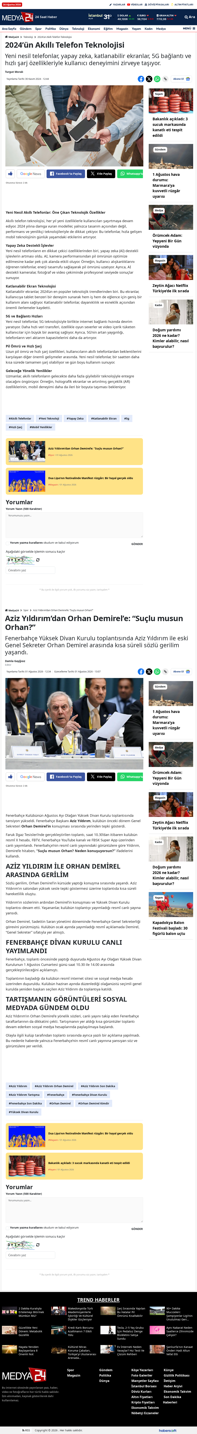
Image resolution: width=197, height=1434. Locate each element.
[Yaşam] (171, 100)
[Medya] (171, 217)
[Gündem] (171, 156)
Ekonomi (94, 29)
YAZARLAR (119, 4)
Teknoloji (78, 29)
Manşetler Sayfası (145, 1381)
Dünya (63, 29)
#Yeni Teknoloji (49, 418)
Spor (38, 29)
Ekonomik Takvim (145, 1408)
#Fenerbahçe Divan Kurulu (89, 1095)
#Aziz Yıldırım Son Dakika (98, 1086)
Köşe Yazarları (142, 1370)
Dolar (124, 15)
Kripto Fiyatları (143, 1402)
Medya (161, 29)
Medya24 (13, 37)
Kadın (149, 29)
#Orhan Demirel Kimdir (93, 1103)
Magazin (122, 29)
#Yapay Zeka (75, 418)
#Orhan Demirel (60, 1103)
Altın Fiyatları (142, 1397)
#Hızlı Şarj (15, 427)
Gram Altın (166, 15)
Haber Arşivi (173, 1386)
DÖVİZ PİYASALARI (158, 4)
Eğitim (108, 29)
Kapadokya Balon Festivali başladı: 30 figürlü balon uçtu (170, 928)
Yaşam (136, 29)
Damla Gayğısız (15, 661)
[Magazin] (171, 267)
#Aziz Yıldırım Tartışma (24, 1095)
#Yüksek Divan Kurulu (23, 1112)
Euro (142, 15)
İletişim (169, 1381)
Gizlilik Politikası (176, 1375)
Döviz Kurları (141, 1391)
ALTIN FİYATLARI (183, 4)
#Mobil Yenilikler (41, 427)
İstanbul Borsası (144, 1386)
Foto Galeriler (141, 1375)
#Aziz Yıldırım (18, 1086)
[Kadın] (171, 312)
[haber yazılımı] (167, 1430)
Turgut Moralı (14, 72)
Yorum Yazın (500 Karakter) (24, 509)
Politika (50, 29)
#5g (126, 418)
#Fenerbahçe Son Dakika (25, 1103)
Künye (169, 1370)
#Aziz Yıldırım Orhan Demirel (54, 1086)
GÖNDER (137, 544)
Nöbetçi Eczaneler (145, 1413)
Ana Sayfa (9, 29)
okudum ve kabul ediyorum (44, 542)
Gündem (26, 29)
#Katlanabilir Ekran (104, 418)
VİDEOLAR (137, 4)
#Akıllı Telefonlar (20, 418)
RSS (27, 1430)
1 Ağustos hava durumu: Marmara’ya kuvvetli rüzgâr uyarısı (166, 185)
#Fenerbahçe (55, 1095)
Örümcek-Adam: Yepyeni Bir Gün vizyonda (167, 241)
